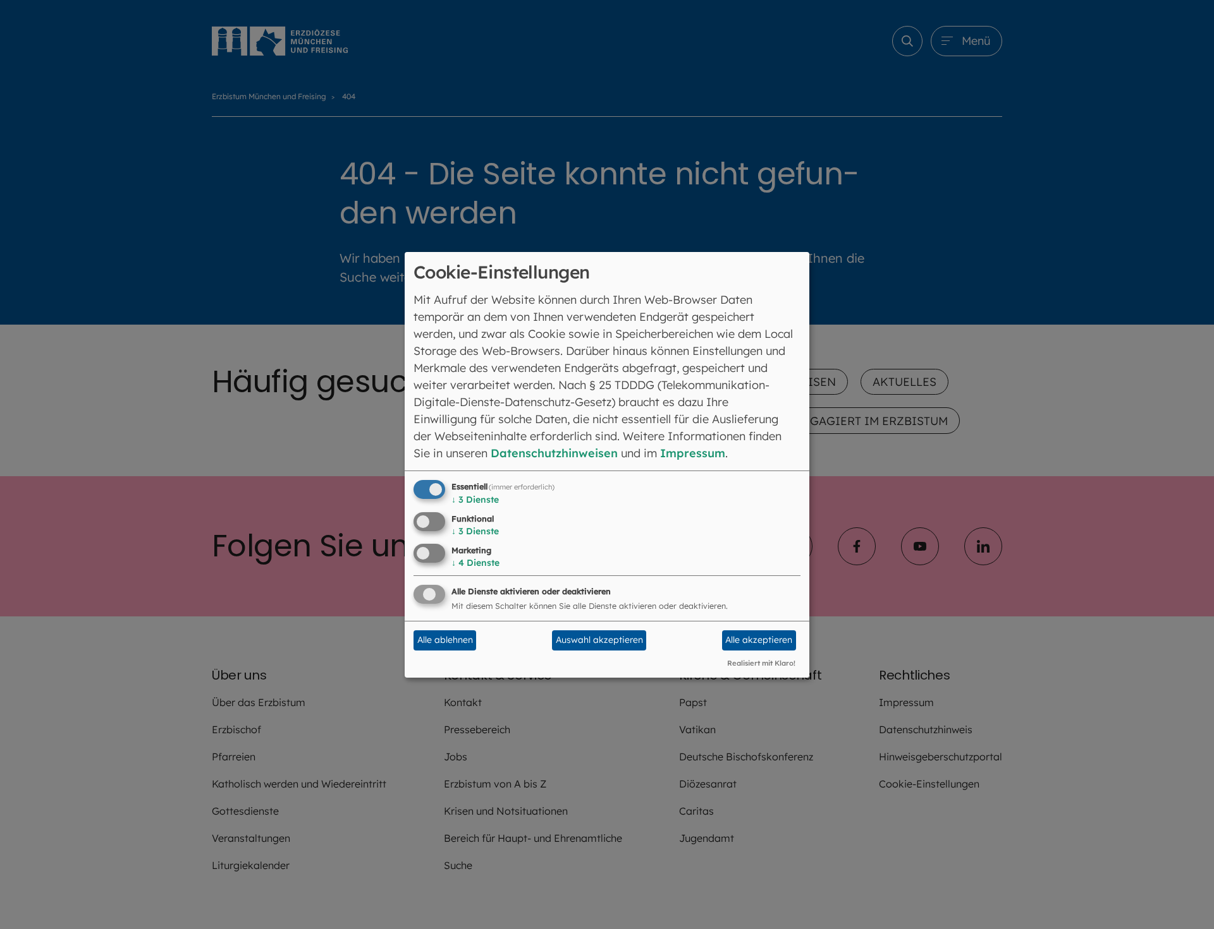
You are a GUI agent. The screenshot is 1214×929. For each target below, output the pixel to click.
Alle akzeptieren (758, 639)
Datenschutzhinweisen (554, 453)
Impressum (692, 453)
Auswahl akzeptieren (599, 639)
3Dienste (475, 499)
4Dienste (475, 562)
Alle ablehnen (445, 639)
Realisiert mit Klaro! (761, 663)
